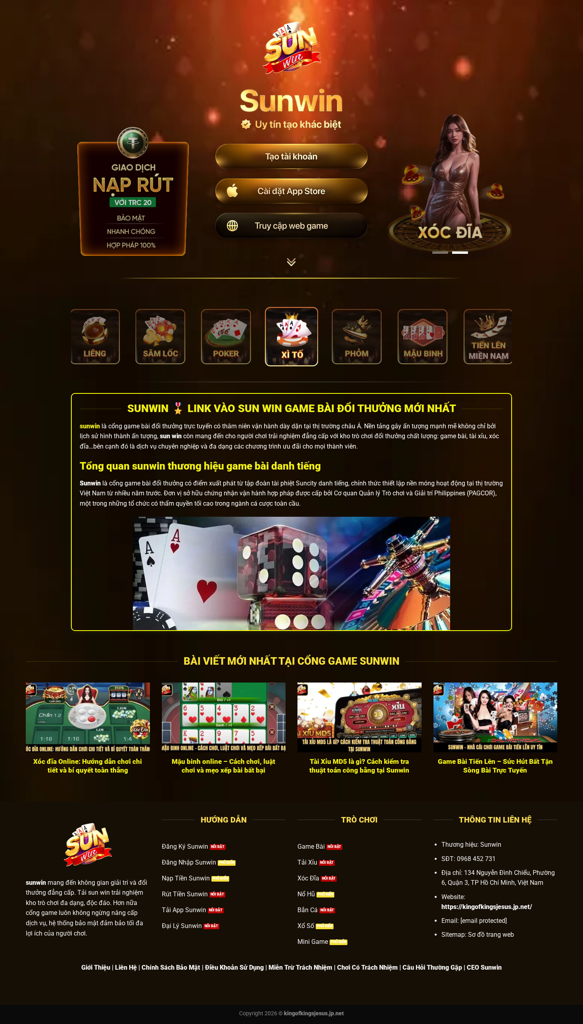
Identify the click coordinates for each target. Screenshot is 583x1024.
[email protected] (483, 920)
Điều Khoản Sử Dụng (234, 967)
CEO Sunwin (484, 967)
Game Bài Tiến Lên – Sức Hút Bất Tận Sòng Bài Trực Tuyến (495, 766)
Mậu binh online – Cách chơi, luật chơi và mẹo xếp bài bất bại (223, 766)
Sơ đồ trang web (491, 934)
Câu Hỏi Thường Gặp (432, 967)
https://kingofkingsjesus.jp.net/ (486, 907)
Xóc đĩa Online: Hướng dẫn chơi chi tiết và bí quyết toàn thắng (87, 766)
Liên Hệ (126, 967)
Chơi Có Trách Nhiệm (367, 967)
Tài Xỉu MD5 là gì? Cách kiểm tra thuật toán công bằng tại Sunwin (359, 766)
